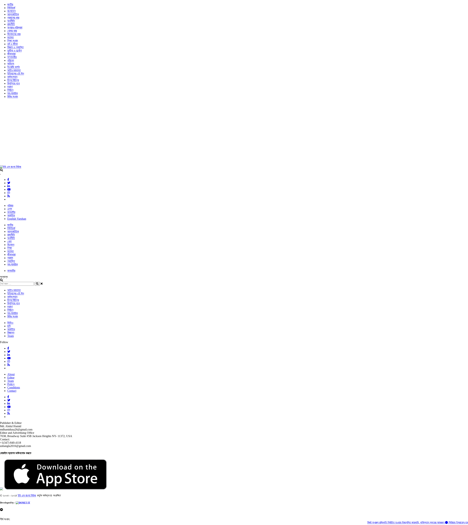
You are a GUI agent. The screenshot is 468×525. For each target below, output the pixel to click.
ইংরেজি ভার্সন (13, 67)
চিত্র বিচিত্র (13, 80)
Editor (10, 377)
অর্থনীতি (11, 20)
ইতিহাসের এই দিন (15, 73)
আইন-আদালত (14, 70)
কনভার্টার (11, 212)
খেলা (9, 241)
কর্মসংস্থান (12, 76)
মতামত (10, 37)
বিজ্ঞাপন (10, 332)
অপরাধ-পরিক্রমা (14, 27)
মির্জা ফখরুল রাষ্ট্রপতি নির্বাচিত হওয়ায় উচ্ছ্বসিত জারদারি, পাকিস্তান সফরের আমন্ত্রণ (396, 522)
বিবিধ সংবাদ (12, 96)
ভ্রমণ (10, 86)
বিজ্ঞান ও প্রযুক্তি (15, 47)
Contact (11, 390)
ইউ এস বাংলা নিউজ (27, 495)
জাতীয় (10, 4)
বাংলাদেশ (11, 11)
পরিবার (10, 205)
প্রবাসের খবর (13, 17)
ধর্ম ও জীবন (12, 44)
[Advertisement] (109, 133)
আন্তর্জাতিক (13, 14)
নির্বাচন (10, 90)
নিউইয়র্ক (11, 7)
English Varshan (16, 218)
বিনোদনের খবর (13, 34)
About (11, 374)
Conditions (13, 387)
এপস (9, 208)
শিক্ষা (9, 248)
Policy (11, 384)
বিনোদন (10, 244)
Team (10, 335)
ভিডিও (10, 322)
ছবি (8, 326)
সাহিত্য (10, 63)
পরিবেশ (10, 60)
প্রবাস (10, 257)
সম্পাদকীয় (12, 57)
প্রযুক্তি (11, 261)
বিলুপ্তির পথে (13, 83)
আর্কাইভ (11, 215)
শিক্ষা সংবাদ (12, 40)
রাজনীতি (11, 24)
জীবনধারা (11, 53)
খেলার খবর (12, 30)
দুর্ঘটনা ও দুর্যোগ (14, 50)
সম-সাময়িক (12, 93)
